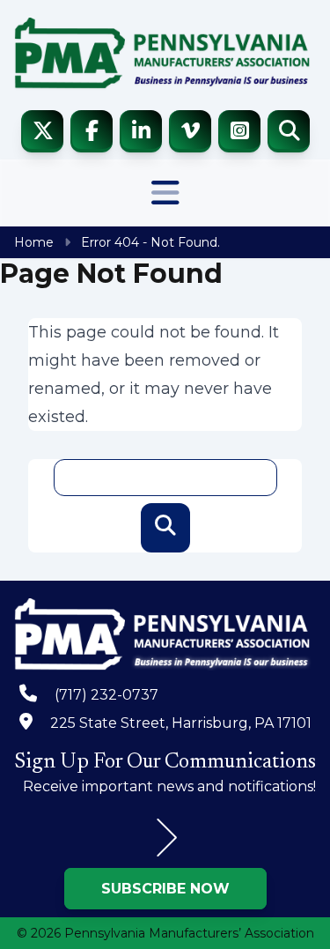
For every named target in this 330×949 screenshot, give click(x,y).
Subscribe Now (165, 888)
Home (34, 242)
